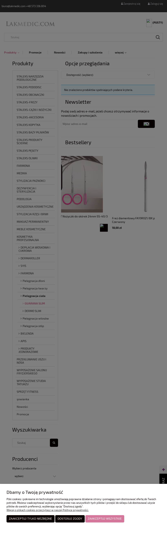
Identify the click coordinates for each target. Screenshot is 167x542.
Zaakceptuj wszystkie (105, 518)
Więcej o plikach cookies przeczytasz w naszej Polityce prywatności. (48, 510)
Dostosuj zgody (70, 518)
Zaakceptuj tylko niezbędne (30, 518)
